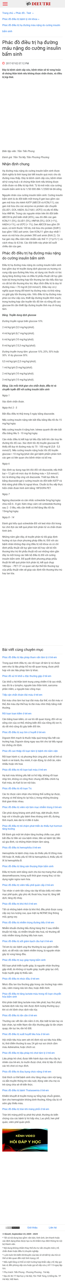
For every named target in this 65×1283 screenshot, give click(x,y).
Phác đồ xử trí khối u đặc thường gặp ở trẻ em (26, 676)
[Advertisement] (32, 114)
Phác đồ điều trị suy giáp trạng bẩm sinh (24, 960)
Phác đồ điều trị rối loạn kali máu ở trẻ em (24, 769)
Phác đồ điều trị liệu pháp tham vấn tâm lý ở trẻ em (29, 657)
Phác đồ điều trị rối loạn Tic (17, 788)
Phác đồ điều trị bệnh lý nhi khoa (19, 19)
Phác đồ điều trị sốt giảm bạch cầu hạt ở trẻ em (27, 941)
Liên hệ (53, 1227)
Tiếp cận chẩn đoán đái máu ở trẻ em (22, 694)
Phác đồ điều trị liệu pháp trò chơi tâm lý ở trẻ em (28, 1052)
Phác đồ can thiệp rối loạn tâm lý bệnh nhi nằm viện (30, 751)
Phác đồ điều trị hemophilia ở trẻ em (21, 847)
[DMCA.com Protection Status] (12, 1227)
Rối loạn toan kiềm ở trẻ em (16, 713)
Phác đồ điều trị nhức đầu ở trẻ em (20, 978)
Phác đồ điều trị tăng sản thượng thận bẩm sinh (28, 866)
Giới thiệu (32, 1227)
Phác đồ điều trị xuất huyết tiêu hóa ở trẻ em (25, 1034)
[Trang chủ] (38, 3)
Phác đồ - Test (23, 13)
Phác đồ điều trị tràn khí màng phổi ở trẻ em (25, 1109)
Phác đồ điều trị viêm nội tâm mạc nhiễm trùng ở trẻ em (32, 807)
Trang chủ (7, 13)
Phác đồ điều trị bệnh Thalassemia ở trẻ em (25, 1090)
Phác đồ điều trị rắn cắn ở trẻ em (19, 1015)
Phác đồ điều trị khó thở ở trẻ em (19, 903)
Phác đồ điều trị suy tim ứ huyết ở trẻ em (24, 732)
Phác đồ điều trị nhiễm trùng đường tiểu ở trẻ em (28, 922)
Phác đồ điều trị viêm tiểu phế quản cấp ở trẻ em (28, 885)
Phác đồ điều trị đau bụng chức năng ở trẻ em (26, 1071)
